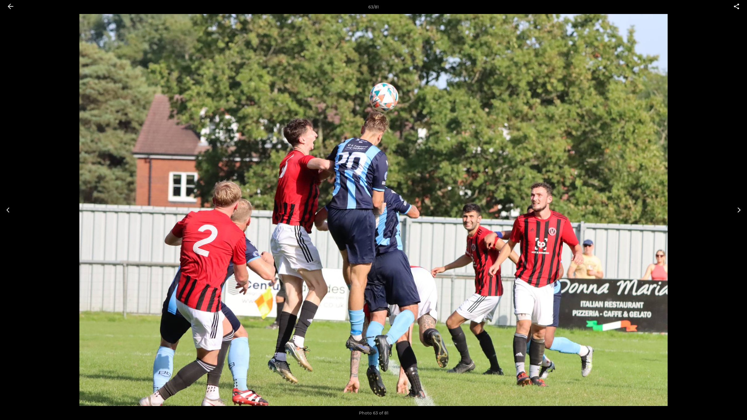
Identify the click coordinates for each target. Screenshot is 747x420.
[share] (736, 7)
